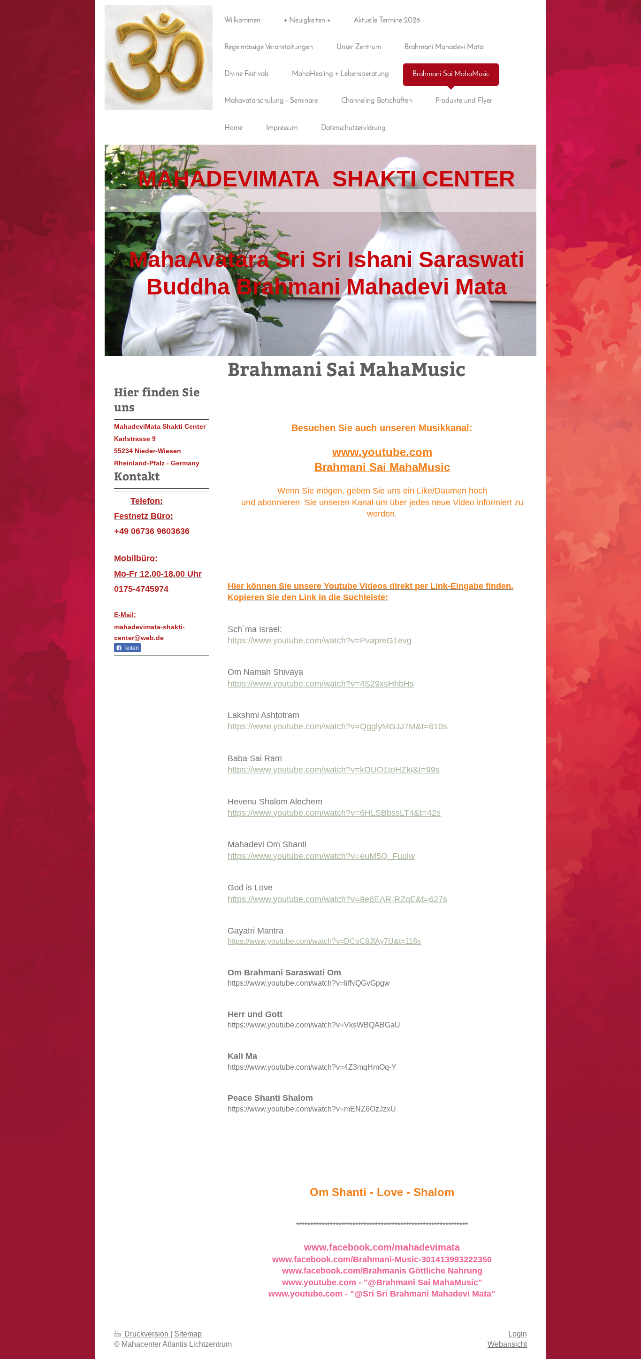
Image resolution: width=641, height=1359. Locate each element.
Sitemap (188, 1333)
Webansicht (507, 1344)
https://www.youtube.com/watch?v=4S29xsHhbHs (321, 683)
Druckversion (146, 1333)
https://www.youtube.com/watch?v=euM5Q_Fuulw (321, 856)
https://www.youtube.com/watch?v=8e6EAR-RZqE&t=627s (337, 899)
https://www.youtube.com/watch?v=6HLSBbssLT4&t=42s (334, 813)
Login (517, 1333)
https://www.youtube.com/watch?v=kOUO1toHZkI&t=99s (334, 769)
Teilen (130, 648)
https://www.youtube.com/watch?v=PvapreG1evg (320, 640)
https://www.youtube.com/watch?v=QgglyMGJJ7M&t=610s (337, 726)
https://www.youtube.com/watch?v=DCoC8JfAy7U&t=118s (324, 941)
